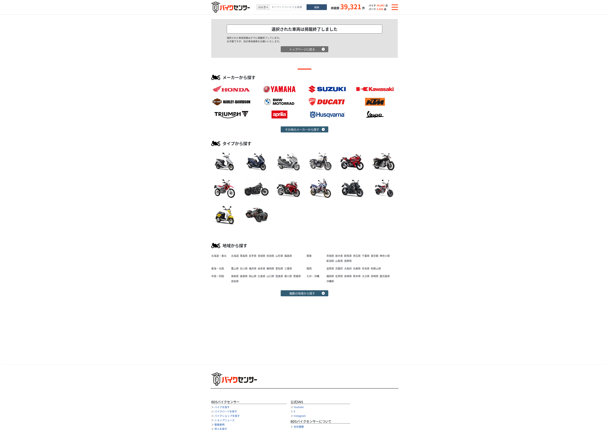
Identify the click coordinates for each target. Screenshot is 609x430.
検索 (316, 7)
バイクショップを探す (227, 416)
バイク (262, 7)
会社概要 (299, 426)
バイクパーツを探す (225, 411)
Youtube (299, 407)
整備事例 (219, 424)
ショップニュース (224, 420)
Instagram (300, 416)
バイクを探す (222, 407)
